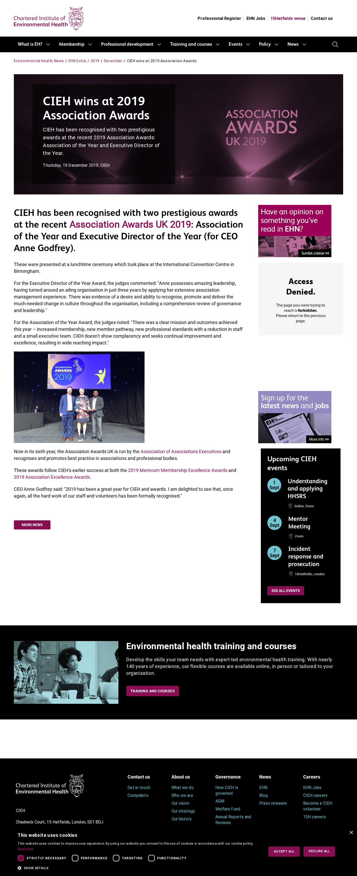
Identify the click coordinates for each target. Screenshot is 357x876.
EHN (263, 787)
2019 (95, 61)
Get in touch (139, 787)
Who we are (182, 795)
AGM (219, 801)
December (113, 61)
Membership (71, 44)
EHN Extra (77, 61)
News (292, 44)
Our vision (180, 803)
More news (32, 525)
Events (235, 44)
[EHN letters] (294, 230)
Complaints (138, 795)
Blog (263, 795)
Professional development (127, 44)
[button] (137, 868)
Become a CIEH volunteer (317, 806)
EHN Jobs (255, 18)
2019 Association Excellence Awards (52, 477)
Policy (265, 44)
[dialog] (178, 851)
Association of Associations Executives (181, 451)
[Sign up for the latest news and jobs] (294, 416)
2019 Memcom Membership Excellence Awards (177, 470)
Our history (181, 818)
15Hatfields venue (288, 18)
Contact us (322, 18)
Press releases (273, 803)
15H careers (314, 816)
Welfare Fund (227, 808)
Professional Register (219, 18)
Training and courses (191, 44)
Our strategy (183, 811)
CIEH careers (315, 795)
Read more (25, 849)
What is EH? (30, 44)
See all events (286, 591)
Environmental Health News (39, 61)
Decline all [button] (319, 851)
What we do (182, 787)
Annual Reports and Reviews (233, 819)
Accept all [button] (284, 851)
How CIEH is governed (226, 790)
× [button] (351, 833)
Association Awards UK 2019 (130, 224)
